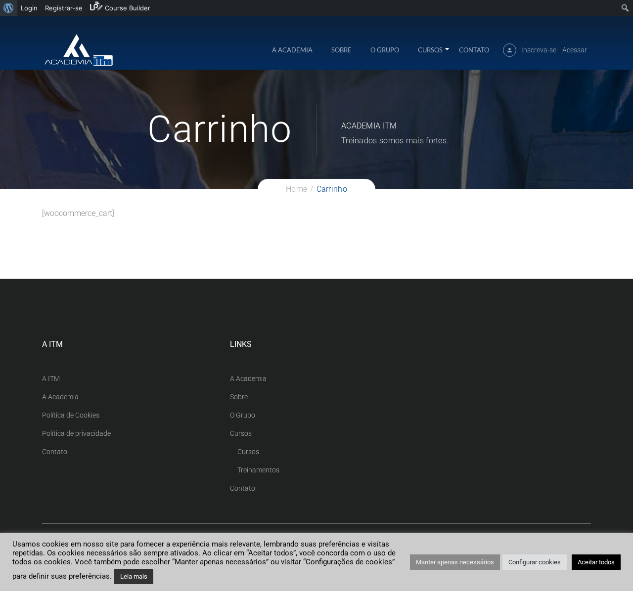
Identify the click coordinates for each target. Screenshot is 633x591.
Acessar (574, 50)
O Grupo (384, 50)
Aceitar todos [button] (596, 562)
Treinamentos (258, 470)
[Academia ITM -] (78, 49)
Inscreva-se (538, 50)
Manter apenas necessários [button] (455, 562)
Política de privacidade (76, 433)
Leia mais (133, 576)
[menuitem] (8, 8)
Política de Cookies (70, 415)
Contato (474, 50)
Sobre (341, 50)
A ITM (51, 378)
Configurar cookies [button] (534, 562)
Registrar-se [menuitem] (64, 8)
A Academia (292, 50)
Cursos (430, 50)
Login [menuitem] (29, 8)
